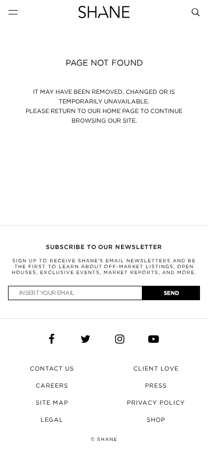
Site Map (52, 402)
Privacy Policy (156, 402)
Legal (52, 419)
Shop (156, 419)
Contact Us (52, 368)
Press (156, 385)
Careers (52, 385)
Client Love (156, 368)
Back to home (104, 161)
